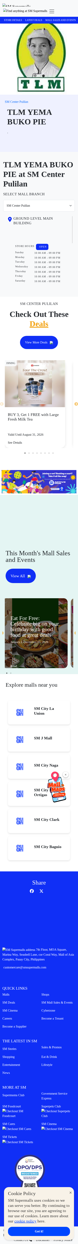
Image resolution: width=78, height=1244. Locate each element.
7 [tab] (49, 453)
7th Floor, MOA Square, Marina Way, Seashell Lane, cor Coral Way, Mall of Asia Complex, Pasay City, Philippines (38, 954)
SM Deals (8, 1002)
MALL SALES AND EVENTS (60, 20)
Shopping (8, 1056)
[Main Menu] (52, 11)
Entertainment (11, 1064)
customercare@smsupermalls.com (24, 967)
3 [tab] (33, 453)
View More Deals (36, 342)
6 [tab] (45, 453)
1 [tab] (25, 453)
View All (18, 576)
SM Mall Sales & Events (57, 1002)
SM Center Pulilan (16, 101)
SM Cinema (10, 1010)
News (6, 1072)
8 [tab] (53, 453)
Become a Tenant (52, 1018)
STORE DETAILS (13, 20)
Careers (7, 1018)
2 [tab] (29, 453)
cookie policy (25, 1221)
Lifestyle (46, 1064)
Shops (45, 994)
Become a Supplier (14, 1026)
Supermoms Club (13, 1095)
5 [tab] (41, 453)
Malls (5, 994)
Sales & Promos (51, 1047)
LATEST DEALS (33, 20)
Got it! (39, 1231)
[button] (25, 11)
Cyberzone (48, 1010)
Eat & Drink (49, 1056)
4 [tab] (37, 453)
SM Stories (9, 1049)
